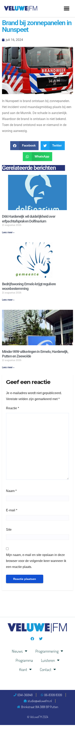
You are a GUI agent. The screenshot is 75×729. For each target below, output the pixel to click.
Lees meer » (8, 232)
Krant (23, 669)
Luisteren (48, 660)
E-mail (11, 510)
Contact (45, 669)
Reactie (12, 408)
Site (9, 529)
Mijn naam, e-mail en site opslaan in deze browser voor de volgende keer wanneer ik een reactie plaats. (36, 561)
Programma (24, 660)
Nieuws (17, 651)
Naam (11, 491)
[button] (66, 8)
